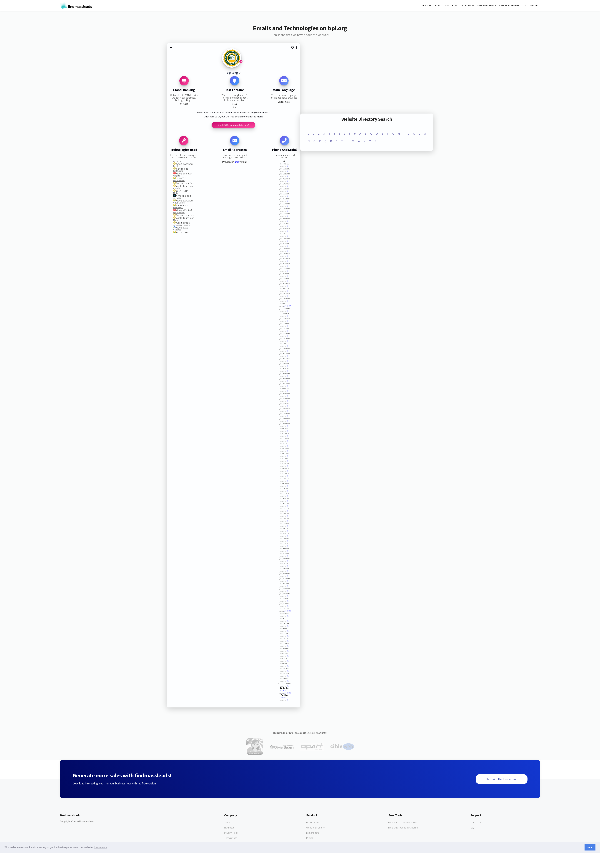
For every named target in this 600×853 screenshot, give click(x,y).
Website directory (315, 827)
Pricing (309, 837)
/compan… (284, 690)
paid (237, 161)
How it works (312, 822)
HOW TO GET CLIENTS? (463, 5)
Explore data (312, 832)
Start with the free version (502, 779)
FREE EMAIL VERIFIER (509, 5)
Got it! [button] (590, 847)
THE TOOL (427, 5)
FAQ (472, 827)
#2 (288, 306)
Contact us (475, 822)
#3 (290, 306)
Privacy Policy (231, 832)
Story (227, 822)
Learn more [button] (100, 847)
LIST (525, 5)
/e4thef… (284, 697)
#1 (288, 166)
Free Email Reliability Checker (403, 827)
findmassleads (79, 6)
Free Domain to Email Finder (402, 822)
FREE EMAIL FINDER (487, 5)
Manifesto (229, 827)
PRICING (534, 5)
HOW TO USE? (442, 5)
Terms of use (230, 837)
